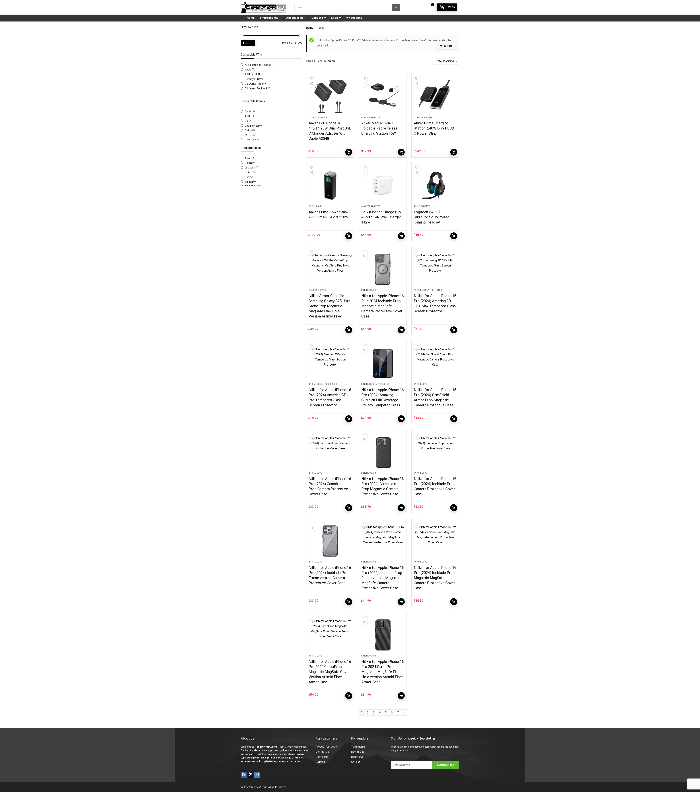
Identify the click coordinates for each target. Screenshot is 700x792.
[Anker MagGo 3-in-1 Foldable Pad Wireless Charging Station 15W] (382, 96)
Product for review (326, 746)
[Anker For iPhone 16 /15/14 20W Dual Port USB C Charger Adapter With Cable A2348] (330, 96)
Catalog (320, 761)
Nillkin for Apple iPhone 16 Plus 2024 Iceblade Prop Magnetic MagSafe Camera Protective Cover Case (382, 306)
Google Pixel (252, 125)
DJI (246, 120)
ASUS (248, 116)
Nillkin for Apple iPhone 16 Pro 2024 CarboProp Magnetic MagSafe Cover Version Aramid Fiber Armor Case (330, 671)
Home (251, 17)
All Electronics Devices (258, 64)
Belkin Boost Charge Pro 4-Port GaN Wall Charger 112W (381, 217)
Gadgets (317, 17)
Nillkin (248, 172)
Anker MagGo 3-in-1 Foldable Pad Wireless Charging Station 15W (379, 128)
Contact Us (322, 751)
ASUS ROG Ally (253, 74)
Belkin (248, 162)
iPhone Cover (368, 290)
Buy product (348, 152)
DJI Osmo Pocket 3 (256, 88)
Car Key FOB (252, 79)
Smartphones (269, 17)
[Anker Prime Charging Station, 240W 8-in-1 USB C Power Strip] (435, 96)
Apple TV (250, 69)
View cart (447, 46)
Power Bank (315, 206)
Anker (248, 158)
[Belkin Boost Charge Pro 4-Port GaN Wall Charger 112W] (382, 185)
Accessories (295, 17)
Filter (247, 42)
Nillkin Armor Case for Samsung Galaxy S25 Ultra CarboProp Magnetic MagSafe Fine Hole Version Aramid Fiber (329, 306)
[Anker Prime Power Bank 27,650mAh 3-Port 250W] (330, 185)
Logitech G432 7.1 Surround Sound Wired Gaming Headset (431, 217)
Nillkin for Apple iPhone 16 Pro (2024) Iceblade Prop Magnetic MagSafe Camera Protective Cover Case (435, 577)
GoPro (248, 130)
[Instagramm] (257, 775)
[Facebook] (244, 775)
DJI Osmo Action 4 (255, 83)
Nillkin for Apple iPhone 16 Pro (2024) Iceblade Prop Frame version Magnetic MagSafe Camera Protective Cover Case (382, 577)
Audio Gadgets (422, 206)
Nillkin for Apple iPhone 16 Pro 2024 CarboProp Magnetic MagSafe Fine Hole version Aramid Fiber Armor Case (382, 671)
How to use (357, 751)
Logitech (250, 167)
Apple (248, 111)
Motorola (250, 135)
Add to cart (401, 329)
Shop (334, 17)
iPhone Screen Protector (428, 290)
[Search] (396, 7)
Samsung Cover (317, 290)
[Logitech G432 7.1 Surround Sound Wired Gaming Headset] (435, 185)
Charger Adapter (318, 117)
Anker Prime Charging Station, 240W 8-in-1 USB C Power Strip (434, 128)
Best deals (322, 756)
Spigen (249, 181)
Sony (248, 177)
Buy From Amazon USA (348, 329)
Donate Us (357, 756)
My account (354, 17)
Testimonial (358, 746)
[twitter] (250, 775)
